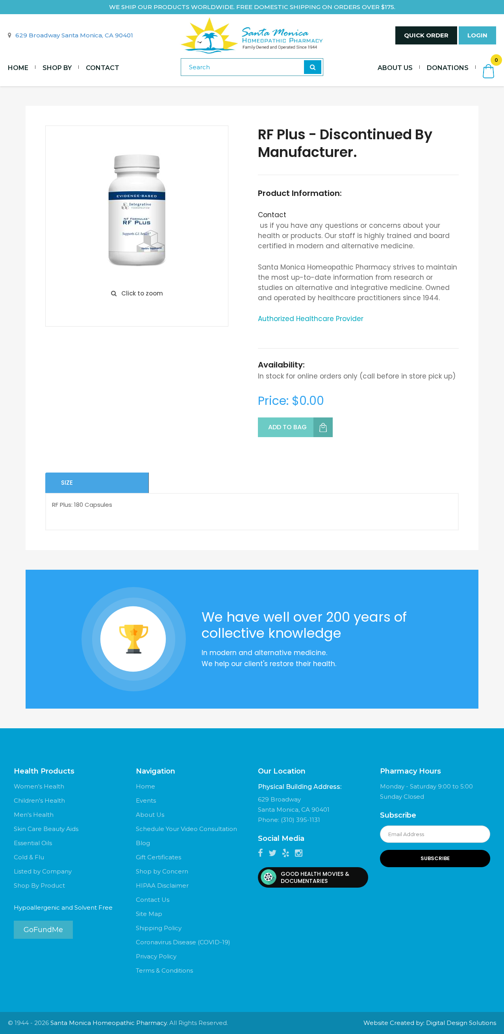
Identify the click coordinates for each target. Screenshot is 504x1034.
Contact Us (152, 899)
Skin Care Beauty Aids (46, 829)
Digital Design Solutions (461, 1023)
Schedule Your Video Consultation (186, 829)
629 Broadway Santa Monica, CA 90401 (74, 35)
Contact (102, 68)
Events (146, 800)
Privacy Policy (156, 956)
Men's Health (34, 814)
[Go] (312, 67)
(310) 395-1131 (300, 820)
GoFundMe (43, 929)
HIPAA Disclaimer (162, 885)
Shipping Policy (159, 928)
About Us (395, 68)
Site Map (149, 914)
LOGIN (477, 35)
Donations (448, 68)
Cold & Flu (29, 857)
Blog (143, 843)
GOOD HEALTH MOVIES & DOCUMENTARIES (315, 877)
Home (18, 68)
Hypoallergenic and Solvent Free (63, 907)
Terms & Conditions (164, 970)
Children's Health (39, 800)
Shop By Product (39, 885)
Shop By (57, 68)
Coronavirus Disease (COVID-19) (183, 942)
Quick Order (426, 35)
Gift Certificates (158, 857)
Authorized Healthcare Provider (310, 318)
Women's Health (39, 786)
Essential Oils (33, 843)
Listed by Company (43, 871)
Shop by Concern (162, 871)
